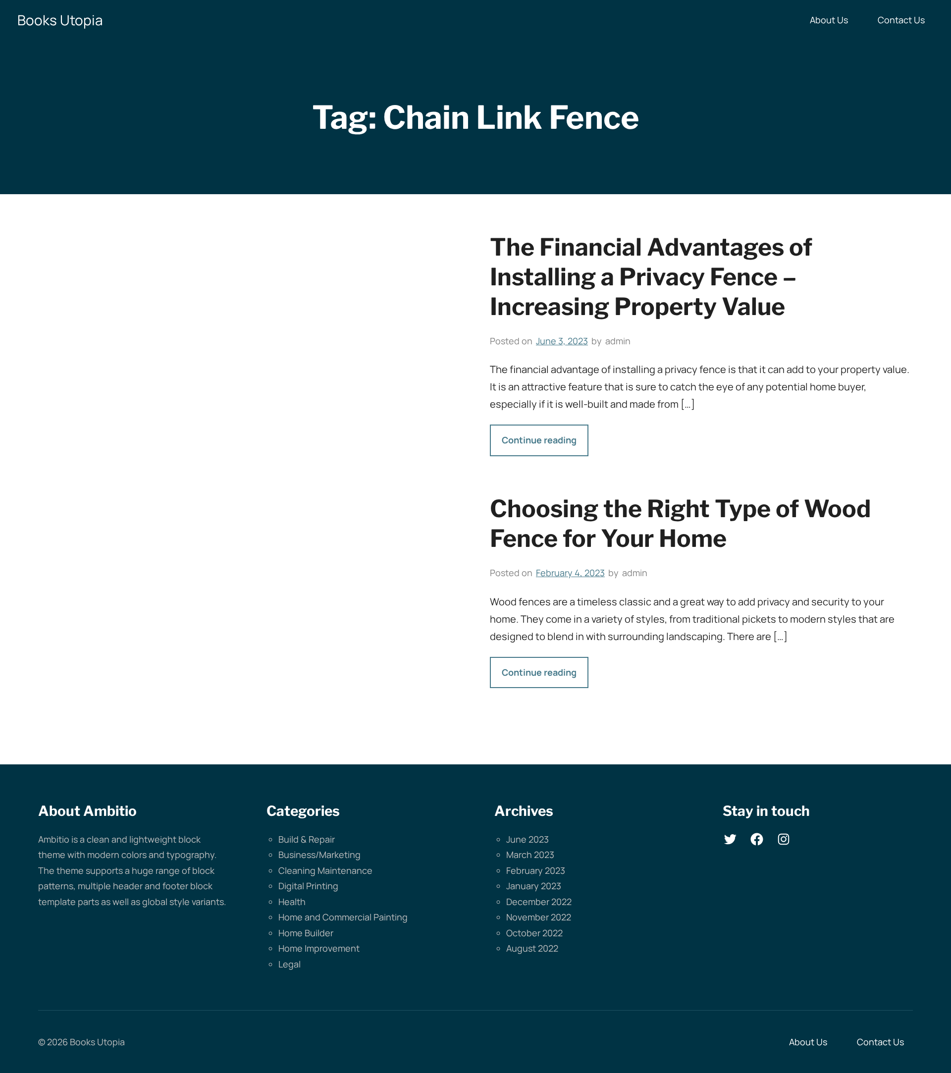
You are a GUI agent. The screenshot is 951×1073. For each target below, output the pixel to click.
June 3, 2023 (562, 341)
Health (292, 902)
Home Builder (305, 933)
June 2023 (527, 839)
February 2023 (535, 870)
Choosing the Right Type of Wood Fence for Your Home (680, 523)
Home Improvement (319, 948)
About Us (829, 20)
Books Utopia (60, 19)
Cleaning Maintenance (325, 870)
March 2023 (530, 854)
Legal (289, 964)
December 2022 (539, 902)
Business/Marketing (319, 854)
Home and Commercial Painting (343, 917)
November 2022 (538, 917)
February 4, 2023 (570, 573)
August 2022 (532, 948)
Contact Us (901, 20)
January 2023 (533, 886)
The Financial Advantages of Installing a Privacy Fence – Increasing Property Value (651, 277)
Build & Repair (306, 839)
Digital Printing (308, 886)
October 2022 (534, 933)
